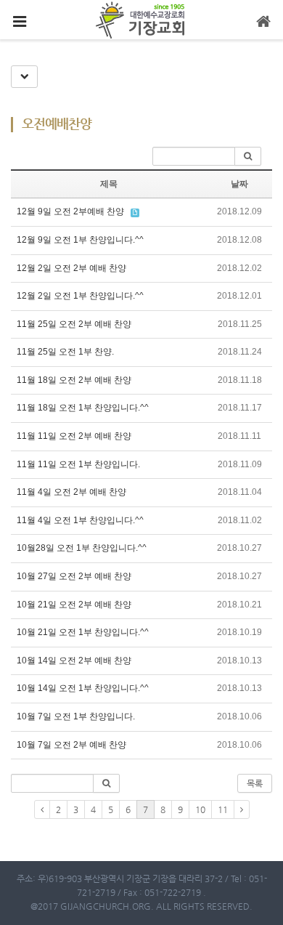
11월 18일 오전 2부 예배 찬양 (74, 380)
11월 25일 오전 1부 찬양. (65, 352)
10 (200, 809)
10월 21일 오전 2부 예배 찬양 (74, 604)
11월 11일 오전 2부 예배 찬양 (74, 436)
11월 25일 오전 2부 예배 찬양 (74, 324)
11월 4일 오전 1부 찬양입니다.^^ (80, 520)
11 (223, 809)
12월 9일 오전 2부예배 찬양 (70, 211)
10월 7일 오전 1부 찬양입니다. (76, 716)
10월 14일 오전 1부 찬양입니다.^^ (83, 688)
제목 (109, 184)
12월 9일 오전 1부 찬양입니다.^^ (80, 240)
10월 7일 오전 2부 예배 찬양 (71, 745)
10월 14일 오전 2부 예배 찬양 (74, 660)
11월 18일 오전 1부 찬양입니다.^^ (83, 408)
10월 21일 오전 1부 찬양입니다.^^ (83, 632)
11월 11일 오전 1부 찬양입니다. (78, 464)
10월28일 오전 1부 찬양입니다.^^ (82, 548)
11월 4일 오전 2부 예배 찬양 (71, 492)
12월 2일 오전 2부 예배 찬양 (71, 268)
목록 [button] (255, 783)
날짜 (239, 184)
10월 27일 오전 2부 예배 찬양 (74, 576)
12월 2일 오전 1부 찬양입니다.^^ (80, 296)
